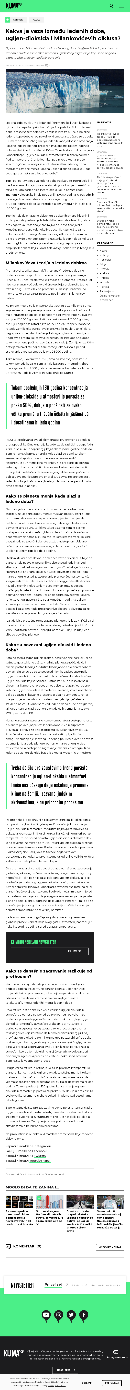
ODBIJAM (87, 1383)
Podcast (105, 273)
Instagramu (42, 1146)
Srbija (103, 264)
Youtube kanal (40, 1160)
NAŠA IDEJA (63, 1370)
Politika (104, 286)
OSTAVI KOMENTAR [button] (110, 1247)
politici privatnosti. (57, 1385)
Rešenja (104, 255)
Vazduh (104, 282)
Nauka (36, 20)
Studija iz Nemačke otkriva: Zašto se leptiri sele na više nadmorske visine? (110, 207)
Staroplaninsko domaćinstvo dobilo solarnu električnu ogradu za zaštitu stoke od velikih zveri (110, 226)
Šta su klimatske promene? (110, 298)
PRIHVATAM (112, 1383)
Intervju (104, 268)
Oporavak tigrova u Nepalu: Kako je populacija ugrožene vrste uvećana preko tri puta (110, 139)
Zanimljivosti (107, 291)
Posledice (106, 259)
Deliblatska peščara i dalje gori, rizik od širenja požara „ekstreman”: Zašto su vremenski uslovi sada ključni (109, 185)
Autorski (18, 20)
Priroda (104, 277)
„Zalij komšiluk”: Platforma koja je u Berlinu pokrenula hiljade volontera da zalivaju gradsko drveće (110, 161)
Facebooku (40, 1151)
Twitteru (40, 1155)
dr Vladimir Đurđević (34, 65)
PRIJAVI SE (74, 951)
